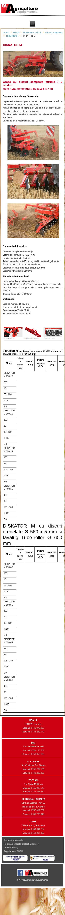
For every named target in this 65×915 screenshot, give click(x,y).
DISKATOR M (12, 45)
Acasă (6, 32)
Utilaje (16, 32)
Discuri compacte (53, 32)
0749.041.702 (37, 829)
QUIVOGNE (12, 36)
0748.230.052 (37, 750)
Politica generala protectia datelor (21, 844)
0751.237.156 (37, 769)
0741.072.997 (37, 728)
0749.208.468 (37, 773)
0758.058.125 (37, 754)
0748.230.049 (37, 731)
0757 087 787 (37, 810)
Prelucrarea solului (32, 32)
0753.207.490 (37, 833)
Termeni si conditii (13, 840)
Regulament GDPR (13, 851)
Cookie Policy (11, 847)
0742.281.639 (37, 791)
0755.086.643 (37, 788)
